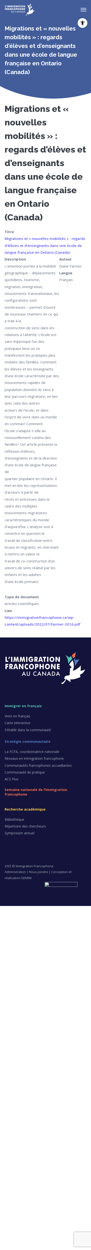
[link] (82, 23)
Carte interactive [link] (17, 723)
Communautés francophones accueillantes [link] (38, 765)
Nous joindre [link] (38, 872)
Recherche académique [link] (25, 809)
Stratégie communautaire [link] (27, 741)
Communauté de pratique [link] (25, 772)
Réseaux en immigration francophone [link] (34, 758)
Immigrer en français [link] (23, 706)
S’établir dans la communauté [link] (28, 730)
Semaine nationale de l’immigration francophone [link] (36, 792)
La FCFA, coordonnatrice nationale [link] (32, 751)
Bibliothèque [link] (14, 819)
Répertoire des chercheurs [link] (25, 826)
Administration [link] (15, 872)
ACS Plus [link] (11, 779)
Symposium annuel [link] (19, 833)
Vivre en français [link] (17, 716)
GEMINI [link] (26, 878)
